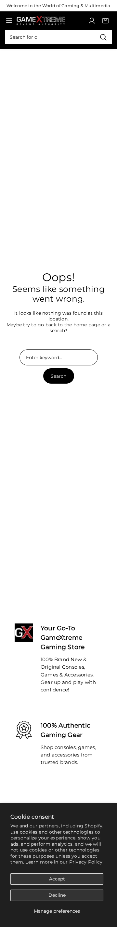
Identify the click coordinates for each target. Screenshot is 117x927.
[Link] (41, 20)
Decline (57, 895)
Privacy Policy (85, 862)
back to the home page (73, 325)
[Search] (103, 37)
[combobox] (58, 37)
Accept (57, 879)
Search (58, 376)
